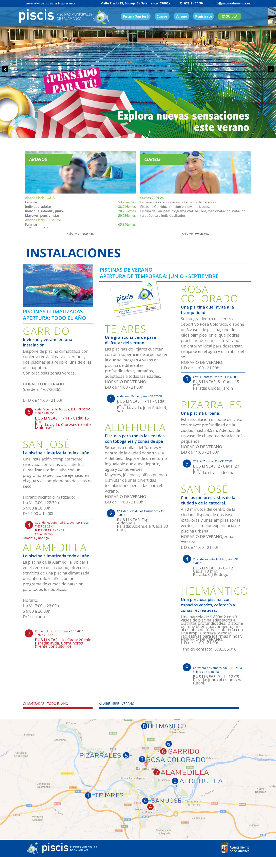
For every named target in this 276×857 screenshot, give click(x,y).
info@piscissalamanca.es (231, 3)
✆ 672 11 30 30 (191, 3)
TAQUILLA (229, 16)
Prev (5, 69)
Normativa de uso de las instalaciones (51, 3)
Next (271, 69)
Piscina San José (136, 16)
